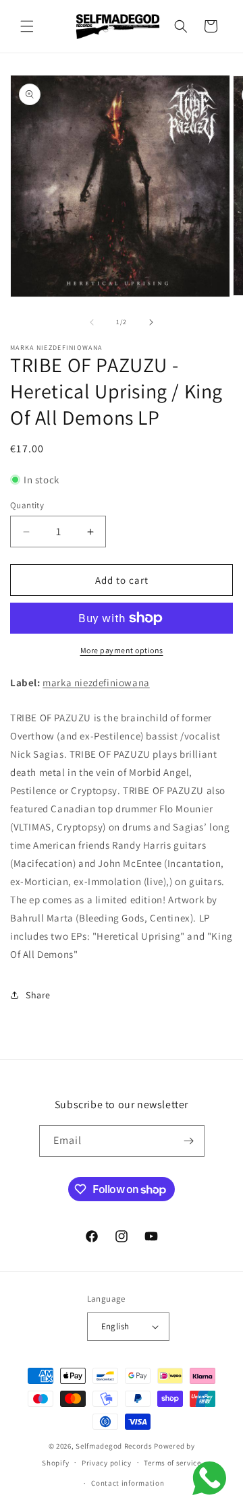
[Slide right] (151, 322)
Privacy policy (107, 1463)
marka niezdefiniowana (96, 682)
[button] (27, 26)
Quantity (27, 505)
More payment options (121, 650)
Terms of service (172, 1463)
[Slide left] (92, 322)
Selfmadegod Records (114, 1446)
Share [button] (38, 995)
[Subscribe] (189, 1141)
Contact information (127, 1483)
